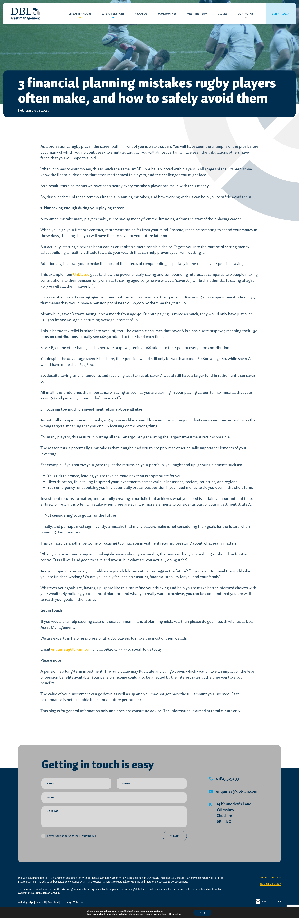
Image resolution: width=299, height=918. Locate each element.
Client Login (280, 14)
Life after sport (113, 13)
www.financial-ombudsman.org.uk (38, 893)
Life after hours (80, 13)
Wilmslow (78, 902)
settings (178, 914)
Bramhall (40, 902)
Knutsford (53, 902)
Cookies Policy (270, 884)
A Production (267, 901)
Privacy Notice (87, 836)
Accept (202, 912)
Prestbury (66, 902)
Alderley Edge (26, 902)
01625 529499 (227, 779)
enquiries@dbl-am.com (236, 792)
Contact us (246, 13)
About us (141, 13)
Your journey (167, 13)
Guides (222, 13)
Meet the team (197, 13)
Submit (175, 836)
